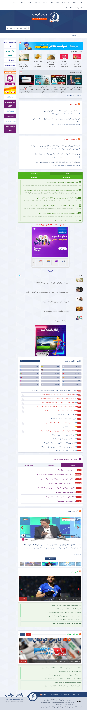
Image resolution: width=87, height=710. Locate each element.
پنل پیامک (10, 97)
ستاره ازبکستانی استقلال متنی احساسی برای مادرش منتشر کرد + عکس (64, 612)
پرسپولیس (57, 370)
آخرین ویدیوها (73, 511)
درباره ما (13, 3)
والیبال (79, 381)
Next (78, 527)
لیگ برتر (36, 366)
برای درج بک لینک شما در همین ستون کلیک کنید (50, 224)
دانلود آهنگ (10, 111)
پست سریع (10, 116)
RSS (30, 3)
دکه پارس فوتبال (72, 634)
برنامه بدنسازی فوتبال (10, 128)
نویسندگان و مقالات (70, 139)
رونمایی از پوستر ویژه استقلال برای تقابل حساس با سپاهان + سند (66, 620)
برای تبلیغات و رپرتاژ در (10, 44)
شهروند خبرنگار (55, 3)
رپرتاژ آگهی (22, 3)
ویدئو (74, 3)
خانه (81, 3)
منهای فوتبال (56, 377)
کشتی (58, 381)
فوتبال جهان (35, 370)
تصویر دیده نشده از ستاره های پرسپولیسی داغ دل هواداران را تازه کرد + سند (63, 616)
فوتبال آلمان (77, 377)
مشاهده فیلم (52, 559)
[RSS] (80, 104)
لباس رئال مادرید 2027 (10, 104)
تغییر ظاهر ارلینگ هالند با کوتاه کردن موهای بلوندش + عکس (66, 609)
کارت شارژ (37, 3)
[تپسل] (20, 43)
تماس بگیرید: (10, 60)
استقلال (78, 370)
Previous (22, 527)
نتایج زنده (50, 271)
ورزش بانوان (35, 381)
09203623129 (10, 65)
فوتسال (57, 366)
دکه (37, 384)
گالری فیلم (57, 384)
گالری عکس (77, 384)
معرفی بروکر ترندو (10, 121)
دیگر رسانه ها (65, 3)
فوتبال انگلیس (56, 373)
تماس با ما (69, 8)
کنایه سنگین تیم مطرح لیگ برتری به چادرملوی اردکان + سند (67, 623)
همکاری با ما (79, 8)
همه (38, 361)
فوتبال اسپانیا (77, 373)
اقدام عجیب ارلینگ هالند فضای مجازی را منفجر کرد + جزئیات (66, 605)
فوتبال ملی (78, 366)
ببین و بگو (73, 104)
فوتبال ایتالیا (35, 373)
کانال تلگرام (43, 694)
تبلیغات (45, 3)
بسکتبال (36, 377)
